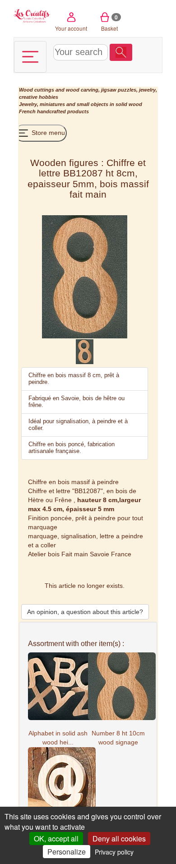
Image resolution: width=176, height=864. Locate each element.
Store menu (47, 132)
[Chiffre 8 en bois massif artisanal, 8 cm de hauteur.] (84, 351)
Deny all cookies (119, 838)
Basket (109, 22)
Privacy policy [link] (114, 851)
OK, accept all (56, 838)
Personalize (66, 851)
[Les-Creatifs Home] (32, 15)
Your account (71, 28)
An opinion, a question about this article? (85, 611)
